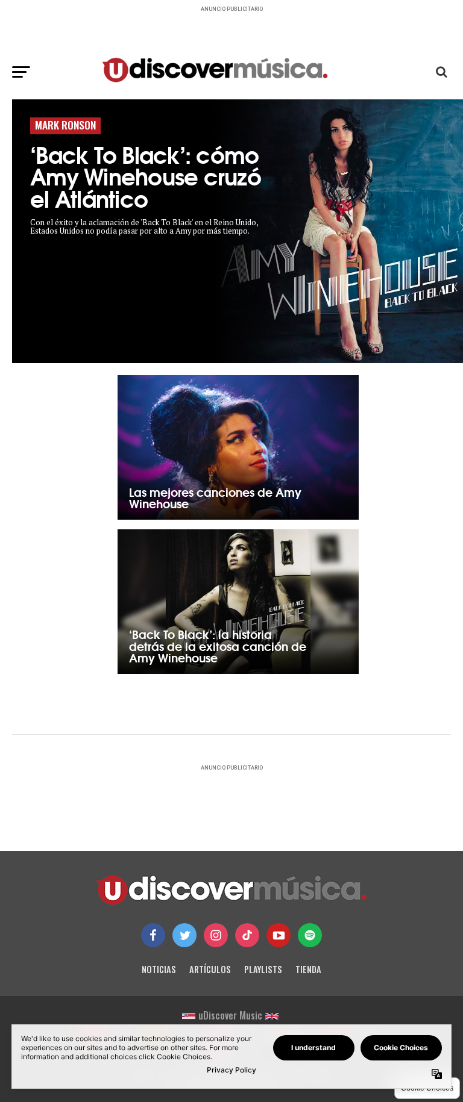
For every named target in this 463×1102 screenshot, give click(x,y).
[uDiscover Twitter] (184, 935)
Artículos (210, 969)
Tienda (308, 969)
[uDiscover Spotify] (310, 935)
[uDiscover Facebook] (153, 935)
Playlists (263, 969)
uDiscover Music (230, 1015)
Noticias (159, 969)
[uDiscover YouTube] (278, 935)
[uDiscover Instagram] (216, 935)
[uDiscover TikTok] (247, 935)
